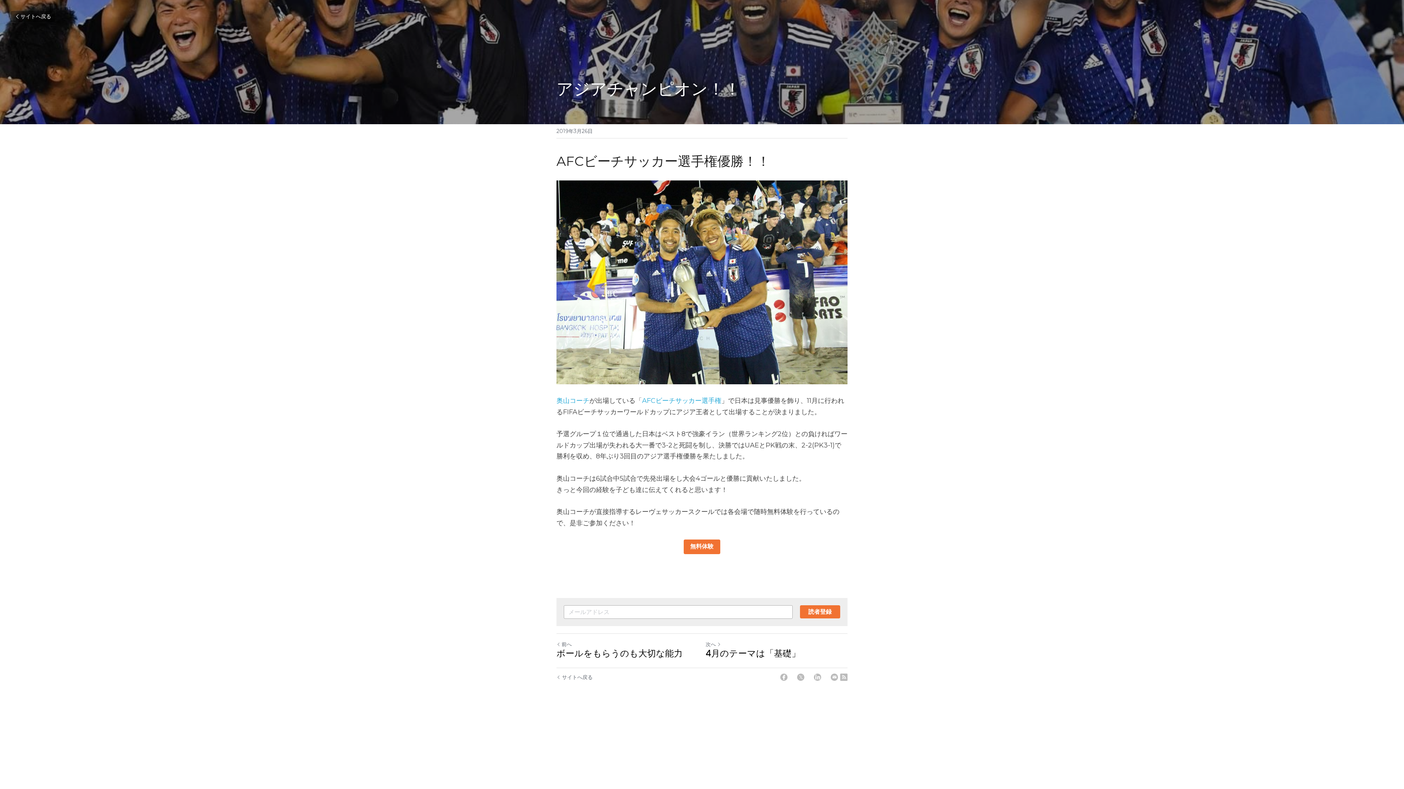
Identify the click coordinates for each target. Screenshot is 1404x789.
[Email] (834, 677)
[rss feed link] (844, 677)
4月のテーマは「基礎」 (753, 654)
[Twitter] (800, 677)
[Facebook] (784, 677)
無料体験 (702, 546)
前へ (567, 644)
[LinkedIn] (817, 677)
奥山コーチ (572, 401)
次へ (711, 644)
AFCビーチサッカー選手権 (681, 401)
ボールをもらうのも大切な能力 (619, 654)
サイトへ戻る (35, 16)
